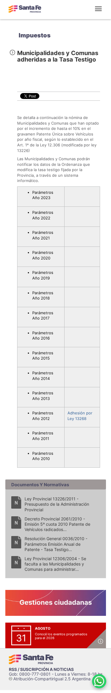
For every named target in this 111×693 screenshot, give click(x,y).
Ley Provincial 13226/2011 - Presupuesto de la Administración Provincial (57, 504)
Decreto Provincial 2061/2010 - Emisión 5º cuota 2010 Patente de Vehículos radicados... (57, 524)
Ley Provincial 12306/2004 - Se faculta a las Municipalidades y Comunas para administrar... (55, 564)
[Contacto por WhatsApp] (99, 681)
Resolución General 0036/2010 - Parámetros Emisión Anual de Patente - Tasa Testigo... (56, 544)
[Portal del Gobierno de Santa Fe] (24, 8)
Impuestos (35, 35)
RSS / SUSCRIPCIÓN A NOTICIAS (41, 669)
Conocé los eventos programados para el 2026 (61, 636)
